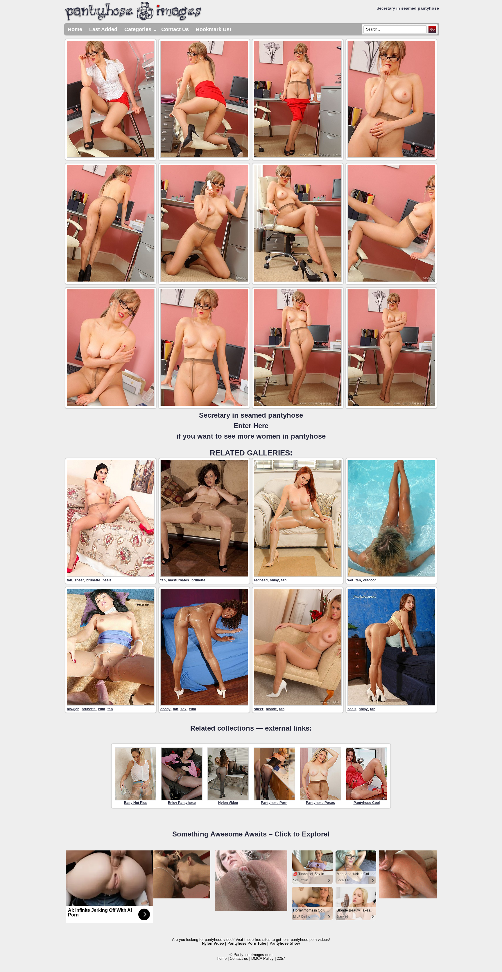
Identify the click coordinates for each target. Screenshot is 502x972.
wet (350, 580)
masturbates (178, 580)
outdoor (369, 580)
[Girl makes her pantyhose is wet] (391, 575)
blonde (271, 709)
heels (107, 580)
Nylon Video (228, 803)
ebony (165, 709)
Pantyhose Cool (367, 803)
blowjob (73, 709)
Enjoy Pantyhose (182, 803)
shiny (274, 580)
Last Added (103, 29)
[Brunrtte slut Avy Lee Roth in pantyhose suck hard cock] (111, 704)
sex (183, 709)
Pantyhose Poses (320, 803)
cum (101, 709)
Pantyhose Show (285, 943)
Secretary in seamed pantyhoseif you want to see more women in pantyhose (251, 425)
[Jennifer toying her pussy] (204, 575)
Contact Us (175, 29)
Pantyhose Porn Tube (246, 943)
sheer (79, 580)
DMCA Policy (262, 958)
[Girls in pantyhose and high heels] (391, 704)
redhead (261, 580)
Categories (141, 30)
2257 (281, 958)
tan (69, 580)
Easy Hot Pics (135, 803)
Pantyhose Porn (274, 803)
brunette (93, 580)
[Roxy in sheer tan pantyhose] (111, 575)
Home (75, 29)
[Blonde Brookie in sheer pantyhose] (298, 704)
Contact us (239, 958)
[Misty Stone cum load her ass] (204, 704)
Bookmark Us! (213, 29)
